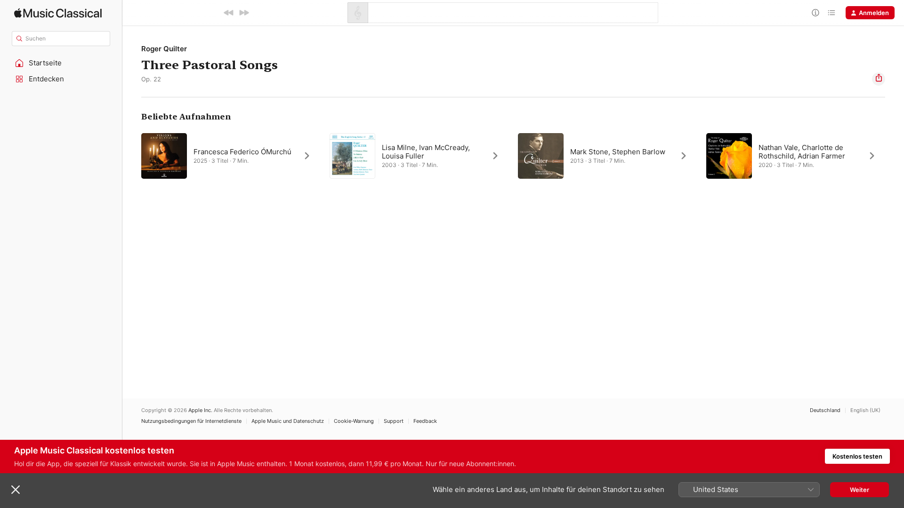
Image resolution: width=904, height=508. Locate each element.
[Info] (815, 12)
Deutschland (825, 410)
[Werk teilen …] (878, 79)
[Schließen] (15, 489)
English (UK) (865, 410)
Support (394, 421)
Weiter (859, 489)
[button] (61, 63)
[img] (58, 13)
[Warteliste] (831, 12)
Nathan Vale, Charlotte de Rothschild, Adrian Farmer (802, 151)
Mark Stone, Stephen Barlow (617, 151)
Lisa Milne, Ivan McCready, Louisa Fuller (426, 151)
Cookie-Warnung (354, 421)
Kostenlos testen (857, 456)
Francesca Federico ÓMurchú (242, 151)
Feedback (425, 421)
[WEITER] (243, 12)
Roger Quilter (164, 48)
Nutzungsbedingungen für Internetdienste (191, 421)
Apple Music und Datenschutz (287, 421)
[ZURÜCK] (228, 12)
